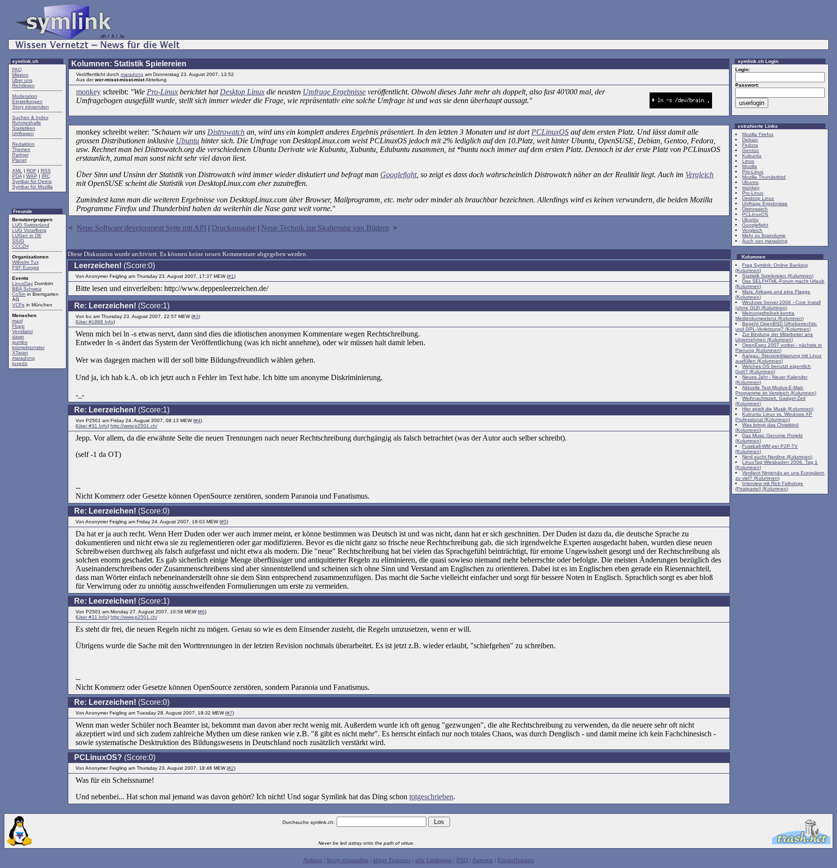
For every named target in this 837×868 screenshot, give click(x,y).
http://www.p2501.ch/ (133, 425)
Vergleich (699, 174)
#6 (202, 611)
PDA (17, 176)
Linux (748, 161)
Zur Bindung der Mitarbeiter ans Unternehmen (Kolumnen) (774, 337)
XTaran (20, 352)
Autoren (482, 860)
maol (17, 320)
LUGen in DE (27, 235)
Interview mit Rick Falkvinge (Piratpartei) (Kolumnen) (769, 486)
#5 (224, 521)
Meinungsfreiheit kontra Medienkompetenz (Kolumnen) (769, 315)
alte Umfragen (433, 860)
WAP (31, 176)
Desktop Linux (242, 92)
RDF (31, 170)
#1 (231, 276)
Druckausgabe (234, 228)
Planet (19, 160)
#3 (196, 316)
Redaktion (23, 144)
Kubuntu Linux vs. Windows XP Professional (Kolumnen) (773, 416)
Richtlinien (23, 85)
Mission (20, 74)
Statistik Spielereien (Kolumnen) (777, 275)
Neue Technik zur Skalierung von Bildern (325, 228)
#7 (229, 713)
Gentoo (750, 150)
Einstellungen (27, 101)
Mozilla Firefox (758, 134)
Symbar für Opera (32, 181)
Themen (21, 149)
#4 (198, 420)
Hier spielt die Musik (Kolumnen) (777, 408)
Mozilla (749, 166)
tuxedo (20, 363)
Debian (750, 139)
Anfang (312, 860)
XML (17, 170)
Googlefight (398, 174)
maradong (23, 358)
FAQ (17, 69)
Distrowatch (226, 132)
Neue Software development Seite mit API (141, 228)
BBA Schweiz (27, 288)
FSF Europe (25, 267)
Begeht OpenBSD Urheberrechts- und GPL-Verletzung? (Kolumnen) (776, 326)
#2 (231, 768)
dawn (18, 336)
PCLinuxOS (550, 132)
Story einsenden (30, 106)
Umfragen (23, 133)
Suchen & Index (30, 117)
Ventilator (22, 331)
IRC (46, 176)
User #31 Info (92, 425)
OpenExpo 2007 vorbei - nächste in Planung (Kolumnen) (778, 347)
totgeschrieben (431, 796)
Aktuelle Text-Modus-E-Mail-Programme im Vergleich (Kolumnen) (775, 390)
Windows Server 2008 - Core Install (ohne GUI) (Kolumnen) (778, 305)
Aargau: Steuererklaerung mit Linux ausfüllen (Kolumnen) (778, 358)
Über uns (22, 80)
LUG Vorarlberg (29, 230)
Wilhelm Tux (25, 262)
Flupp (18, 326)
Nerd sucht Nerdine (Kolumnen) (777, 456)
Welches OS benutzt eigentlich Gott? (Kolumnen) (773, 369)
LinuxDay (22, 283)
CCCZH (20, 246)
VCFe (18, 304)
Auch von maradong (765, 241)
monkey (88, 92)
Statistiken (23, 128)
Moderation (24, 96)
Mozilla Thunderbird (764, 177)
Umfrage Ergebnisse (334, 92)
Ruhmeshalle (26, 122)
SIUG (18, 241)
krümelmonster (28, 347)
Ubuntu (187, 141)
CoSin (19, 294)
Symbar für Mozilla (32, 186)
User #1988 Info (95, 321)
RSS (46, 170)
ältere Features (392, 860)
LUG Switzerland (30, 225)
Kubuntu (751, 155)
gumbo (20, 342)
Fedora (750, 145)
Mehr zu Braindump (764, 235)
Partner (20, 154)
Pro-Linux (162, 92)
